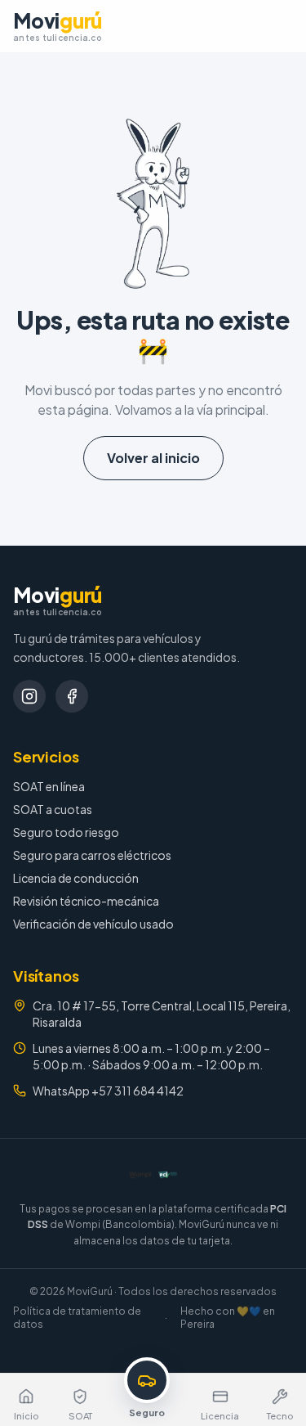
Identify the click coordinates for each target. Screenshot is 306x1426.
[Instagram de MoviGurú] (29, 696)
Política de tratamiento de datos (77, 1317)
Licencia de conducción (76, 877)
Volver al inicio (153, 457)
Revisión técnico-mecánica (86, 900)
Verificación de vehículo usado (93, 923)
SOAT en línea (49, 786)
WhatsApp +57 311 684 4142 (108, 1090)
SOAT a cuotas (52, 809)
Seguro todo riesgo (66, 832)
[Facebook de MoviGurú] (71, 696)
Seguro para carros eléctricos (92, 855)
